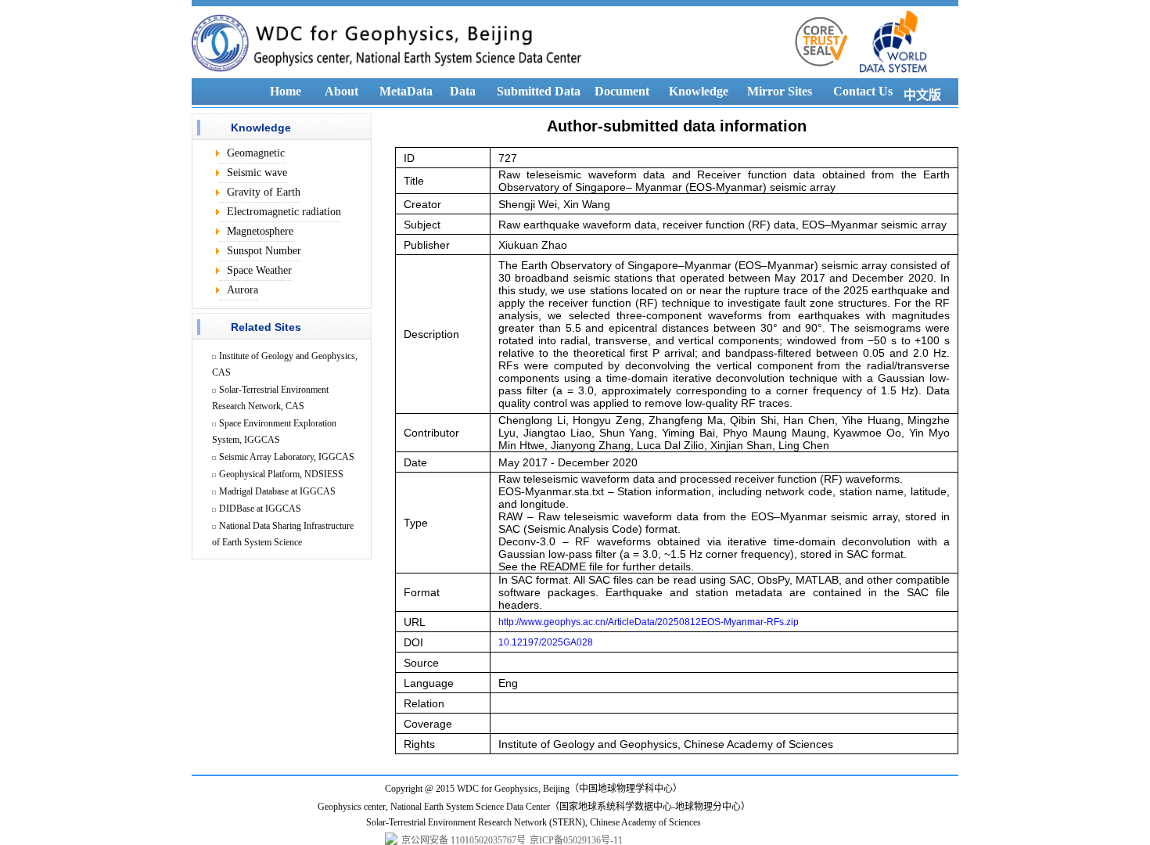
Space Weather (259, 270)
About (341, 91)
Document (622, 91)
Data (463, 91)
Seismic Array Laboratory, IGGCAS (286, 456)
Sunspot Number (264, 251)
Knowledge (698, 91)
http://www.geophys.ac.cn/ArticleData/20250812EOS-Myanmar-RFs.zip (648, 622)
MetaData (406, 91)
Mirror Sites (779, 91)
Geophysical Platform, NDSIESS (281, 474)
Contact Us (863, 91)
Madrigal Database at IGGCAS (277, 491)
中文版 (922, 95)
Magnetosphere (260, 231)
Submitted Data (538, 91)
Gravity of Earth (263, 192)
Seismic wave (257, 172)
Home (285, 91)
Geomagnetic (256, 153)
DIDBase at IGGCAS (260, 508)
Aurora (242, 290)
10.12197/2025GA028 (545, 642)
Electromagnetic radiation (284, 212)
